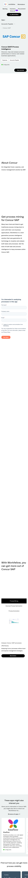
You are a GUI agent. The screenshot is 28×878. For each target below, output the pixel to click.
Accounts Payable (14, 60)
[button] (8, 24)
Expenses (4, 60)
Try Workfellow (14, 14)
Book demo (13, 655)
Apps (3, 20)
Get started (20, 70)
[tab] (14, 601)
